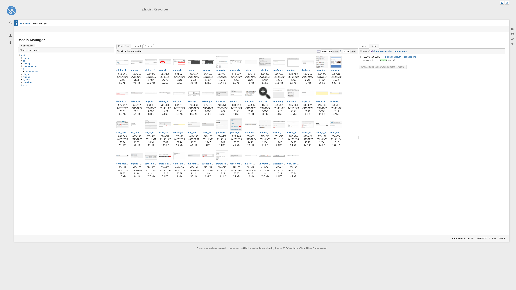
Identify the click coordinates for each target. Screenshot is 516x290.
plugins (26, 77)
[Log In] (507, 3)
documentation (30, 66)
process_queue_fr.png (270, 132)
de (24, 61)
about (28, 23)
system (26, 80)
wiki (25, 85)
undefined (27, 82)
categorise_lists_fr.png (242, 70)
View (364, 46)
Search (148, 46)
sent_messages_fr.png (128, 164)
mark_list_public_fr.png (171, 132)
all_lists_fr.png (152, 70)
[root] (23, 55)
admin (26, 58)
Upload (137, 46)
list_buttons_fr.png (140, 132)
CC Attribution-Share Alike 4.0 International (306, 248)
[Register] (502, 3)
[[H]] (11, 10)
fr (23, 69)
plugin (26, 74)
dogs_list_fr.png (153, 101)
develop (27, 63)
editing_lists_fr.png (169, 101)
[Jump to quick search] (10, 23)
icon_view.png (266, 101)
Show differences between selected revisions (382, 67)
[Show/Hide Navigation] (16, 23)
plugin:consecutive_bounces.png (390, 51)
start (21, 23)
